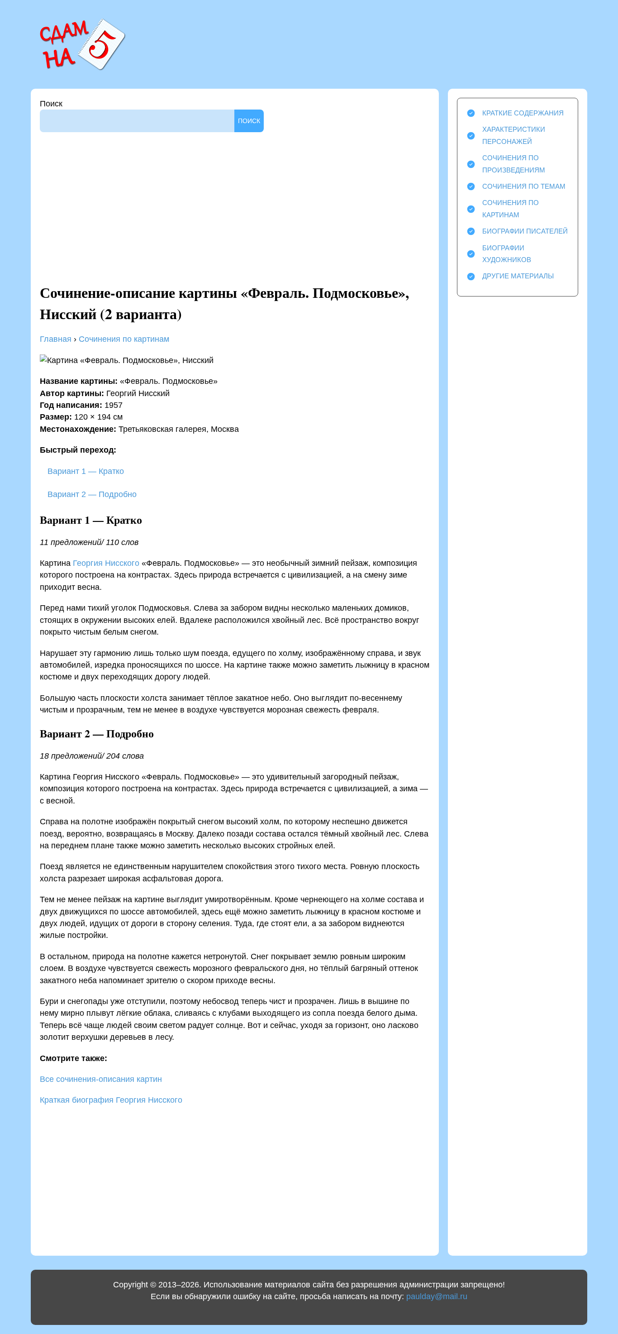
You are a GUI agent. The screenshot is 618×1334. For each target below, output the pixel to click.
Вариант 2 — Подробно (91, 494)
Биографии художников (506, 253)
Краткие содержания (523, 113)
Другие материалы (518, 276)
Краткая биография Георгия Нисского (111, 1099)
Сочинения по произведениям (513, 163)
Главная (55, 339)
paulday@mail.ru (436, 1296)
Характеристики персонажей (513, 135)
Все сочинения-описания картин (101, 1079)
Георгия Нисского (106, 563)
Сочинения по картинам (124, 339)
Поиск (51, 103)
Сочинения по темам (524, 186)
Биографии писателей (525, 231)
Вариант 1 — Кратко (84, 471)
